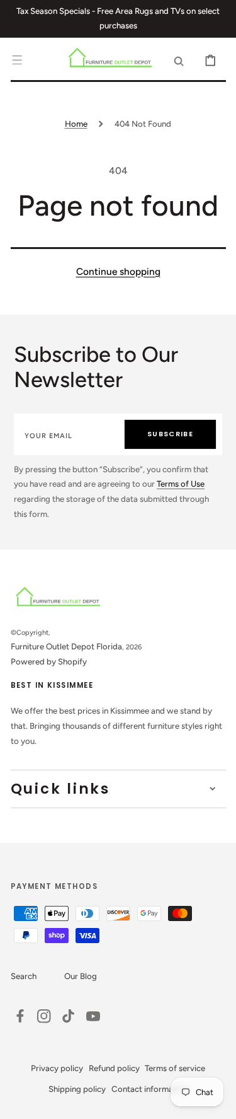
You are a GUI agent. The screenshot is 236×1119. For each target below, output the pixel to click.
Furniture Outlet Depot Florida (66, 646)
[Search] (179, 60)
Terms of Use (181, 483)
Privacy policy (57, 1068)
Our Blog (80, 976)
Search (24, 976)
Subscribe (170, 434)
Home (76, 124)
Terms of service (175, 1068)
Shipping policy (77, 1089)
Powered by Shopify (49, 661)
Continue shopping (118, 271)
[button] (17, 60)
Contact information (149, 1089)
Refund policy (114, 1068)
